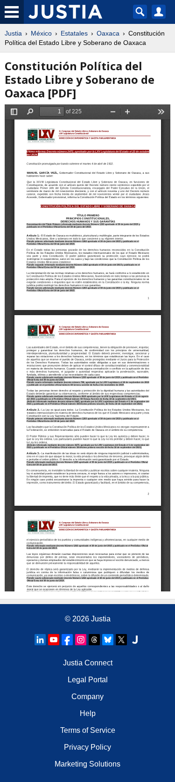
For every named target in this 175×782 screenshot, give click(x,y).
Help (88, 713)
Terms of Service (87, 730)
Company (87, 697)
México (41, 33)
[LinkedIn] (40, 639)
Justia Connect (87, 663)
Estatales (74, 33)
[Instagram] (80, 639)
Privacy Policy (87, 747)
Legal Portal (88, 680)
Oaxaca (108, 33)
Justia (13, 33)
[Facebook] (67, 639)
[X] (121, 639)
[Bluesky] (107, 639)
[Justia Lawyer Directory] (134, 639)
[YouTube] (53, 639)
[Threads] (94, 639)
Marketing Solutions (87, 764)
